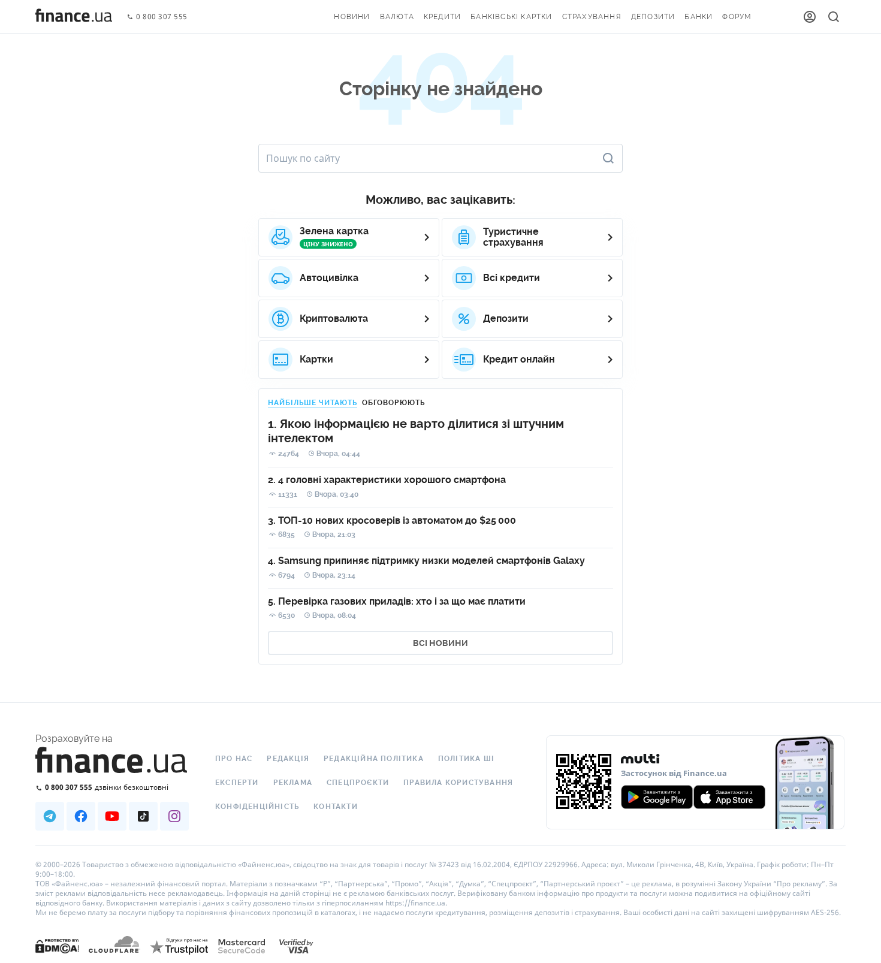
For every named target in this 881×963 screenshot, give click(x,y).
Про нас (233, 758)
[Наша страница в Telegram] (49, 816)
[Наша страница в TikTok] (143, 816)
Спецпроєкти (358, 782)
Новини (352, 17)
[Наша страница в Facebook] (81, 816)
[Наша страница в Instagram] (174, 816)
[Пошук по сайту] (834, 17)
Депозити (653, 17)
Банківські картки (511, 17)
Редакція (288, 758)
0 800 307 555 (162, 17)
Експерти (237, 782)
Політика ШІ (466, 758)
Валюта (397, 17)
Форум (737, 17)
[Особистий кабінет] (810, 17)
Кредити (442, 17)
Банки (698, 17)
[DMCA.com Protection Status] (57, 958)
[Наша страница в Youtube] (112, 816)
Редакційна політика (374, 758)
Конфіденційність (257, 806)
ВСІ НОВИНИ (440, 643)
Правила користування (458, 782)
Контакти (335, 806)
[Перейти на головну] (73, 16)
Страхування (591, 17)
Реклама (292, 782)
